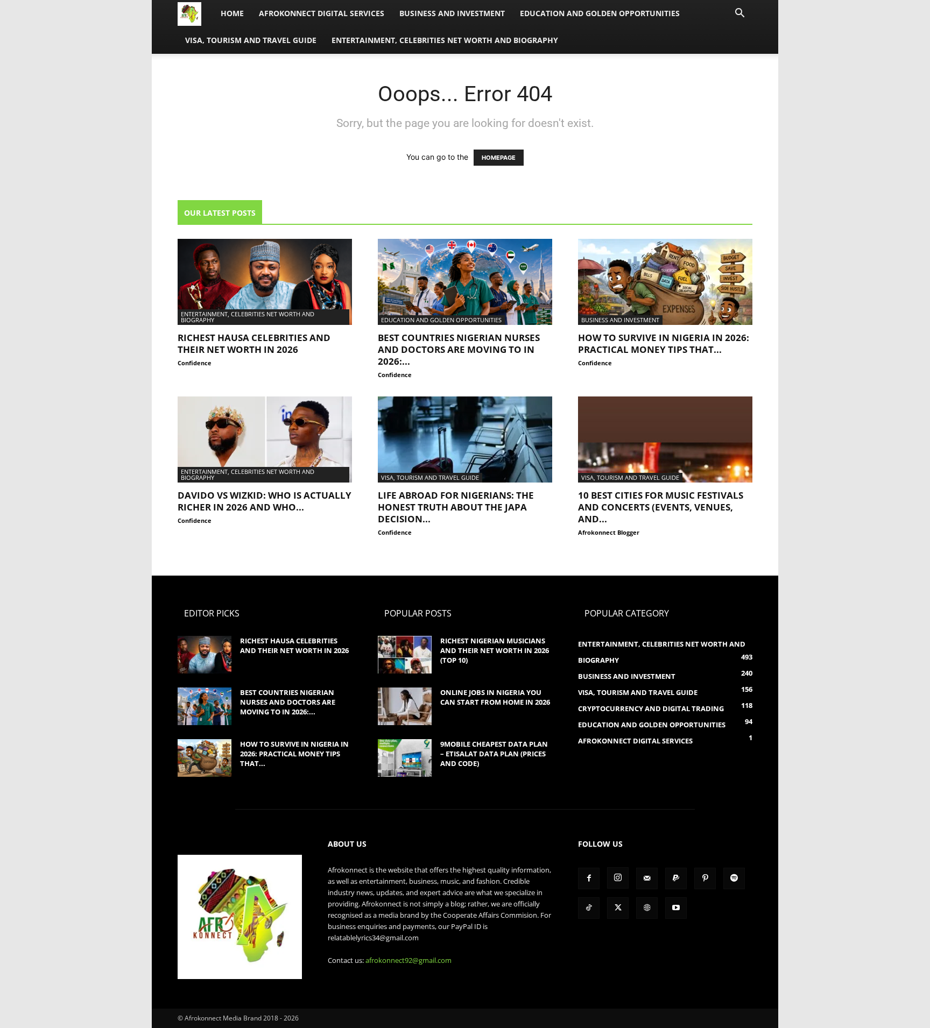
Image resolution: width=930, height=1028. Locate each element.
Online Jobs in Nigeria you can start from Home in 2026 (495, 697)
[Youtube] (676, 908)
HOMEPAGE (499, 157)
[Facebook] (589, 878)
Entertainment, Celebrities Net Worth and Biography (445, 40)
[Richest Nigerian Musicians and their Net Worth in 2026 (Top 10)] (405, 654)
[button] (739, 14)
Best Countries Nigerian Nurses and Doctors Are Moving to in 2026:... (459, 349)
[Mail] (647, 878)
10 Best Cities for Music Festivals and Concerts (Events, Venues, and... (660, 507)
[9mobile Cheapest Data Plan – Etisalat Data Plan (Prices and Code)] (405, 758)
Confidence (195, 363)
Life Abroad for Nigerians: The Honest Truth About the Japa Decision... (456, 507)
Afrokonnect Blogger (608, 532)
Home (232, 13)
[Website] (647, 908)
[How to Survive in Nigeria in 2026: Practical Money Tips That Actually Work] (665, 282)
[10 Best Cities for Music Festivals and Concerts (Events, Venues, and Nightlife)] (665, 439)
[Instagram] (618, 878)
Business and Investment (452, 13)
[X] (618, 908)
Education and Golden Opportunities (600, 13)
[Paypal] (676, 878)
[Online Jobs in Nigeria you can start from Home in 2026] (405, 706)
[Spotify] (734, 878)
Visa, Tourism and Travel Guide (250, 40)
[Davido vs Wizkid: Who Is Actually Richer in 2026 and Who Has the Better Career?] (265, 439)
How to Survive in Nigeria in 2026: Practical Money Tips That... (663, 343)
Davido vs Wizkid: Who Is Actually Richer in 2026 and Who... (264, 501)
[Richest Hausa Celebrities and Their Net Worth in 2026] (265, 282)
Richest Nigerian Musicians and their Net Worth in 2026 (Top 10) (494, 650)
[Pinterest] (705, 878)
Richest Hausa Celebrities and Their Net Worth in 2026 (254, 343)
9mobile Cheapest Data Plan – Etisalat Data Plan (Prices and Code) (494, 753)
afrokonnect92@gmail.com (408, 960)
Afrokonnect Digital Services (321, 13)
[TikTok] (589, 908)
